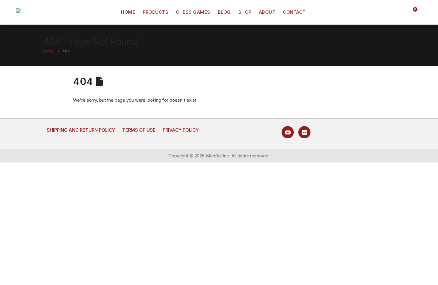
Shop (244, 12)
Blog (224, 12)
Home (128, 12)
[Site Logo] (29, 12)
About (267, 12)
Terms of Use (139, 130)
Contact (294, 12)
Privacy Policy (181, 130)
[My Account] (400, 12)
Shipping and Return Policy (81, 130)
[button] (388, 12)
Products (155, 12)
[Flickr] (304, 132)
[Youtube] (288, 132)
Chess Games (193, 12)
